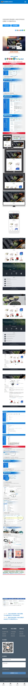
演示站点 (7, 25)
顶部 (24, 685)
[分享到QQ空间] (17, 30)
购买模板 (15, 25)
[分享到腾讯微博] (21, 30)
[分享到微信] (24, 30)
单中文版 (13, 633)
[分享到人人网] (22, 30)
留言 (10, 685)
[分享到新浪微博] (19, 30)
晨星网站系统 (21, 680)
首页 (3, 685)
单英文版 (13, 635)
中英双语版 (13, 631)
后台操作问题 (5, 631)
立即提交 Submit (14, 673)
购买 (17, 685)
